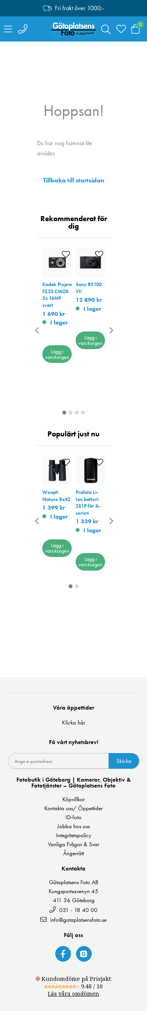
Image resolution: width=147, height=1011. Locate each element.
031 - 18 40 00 (78, 909)
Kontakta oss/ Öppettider (73, 808)
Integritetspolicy (73, 835)
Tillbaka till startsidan (73, 180)
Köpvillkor (73, 799)
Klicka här (73, 722)
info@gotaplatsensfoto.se (78, 919)
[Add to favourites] (66, 254)
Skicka (123, 761)
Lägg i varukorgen (57, 354)
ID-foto (73, 817)
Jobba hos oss (73, 826)
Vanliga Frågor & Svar (73, 844)
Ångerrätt (73, 853)
